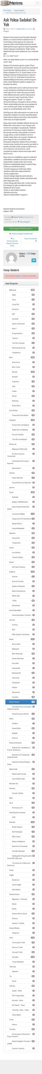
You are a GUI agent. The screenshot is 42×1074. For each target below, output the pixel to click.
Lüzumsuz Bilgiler (23, 514)
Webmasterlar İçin (23, 348)
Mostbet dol (21, 784)
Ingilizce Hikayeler (23, 586)
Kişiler (21, 639)
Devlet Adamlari (23, 658)
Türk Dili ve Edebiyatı (23, 439)
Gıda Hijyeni (23, 889)
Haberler (21, 533)
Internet (21, 620)
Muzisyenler (23, 673)
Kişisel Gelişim (19, 10)
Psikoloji (21, 822)
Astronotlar (23, 644)
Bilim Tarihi (23, 367)
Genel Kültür (23, 728)
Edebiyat (21, 420)
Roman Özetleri (23, 435)
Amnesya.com (23, 808)
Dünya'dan (23, 538)
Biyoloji (23, 372)
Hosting (23, 625)
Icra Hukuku (23, 552)
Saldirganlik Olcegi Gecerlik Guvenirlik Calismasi (20, 857)
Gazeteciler (23, 668)
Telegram (23, 933)
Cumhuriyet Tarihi (23, 943)
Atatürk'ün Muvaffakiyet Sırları (20, 763)
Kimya (23, 396)
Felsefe (21, 473)
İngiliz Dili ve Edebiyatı (23, 430)
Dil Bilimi (23, 724)
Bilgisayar (21, 290)
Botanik (23, 377)
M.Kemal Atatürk (21, 743)
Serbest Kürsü (21, 894)
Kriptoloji (23, 401)
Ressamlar (23, 692)
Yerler (21, 1020)
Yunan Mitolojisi (23, 962)
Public (21, 870)
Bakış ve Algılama (23, 841)
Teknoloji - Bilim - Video (23, 1010)
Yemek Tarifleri (23, 793)
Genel (21, 492)
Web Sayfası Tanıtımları (23, 634)
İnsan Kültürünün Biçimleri (23, 483)
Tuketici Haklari (23, 557)
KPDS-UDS (23, 596)
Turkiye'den (23, 543)
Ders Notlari (21, 410)
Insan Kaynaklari (21, 610)
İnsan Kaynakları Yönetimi (23, 615)
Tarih (21, 938)
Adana (23, 1024)
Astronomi (23, 362)
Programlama (23, 333)
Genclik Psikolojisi (23, 851)
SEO (23, 630)
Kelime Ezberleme (23, 591)
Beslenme (23, 880)
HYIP (23, 817)
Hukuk (21, 548)
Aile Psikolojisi (23, 832)
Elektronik (21, 444)
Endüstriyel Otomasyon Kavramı (20, 462)
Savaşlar (23, 957)
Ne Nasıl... (21, 788)
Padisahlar (23, 683)
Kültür (21, 719)
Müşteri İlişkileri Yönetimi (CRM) (20, 1042)
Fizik (23, 386)
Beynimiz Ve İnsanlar (23, 846)
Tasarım (23, 338)
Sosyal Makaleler (23, 528)
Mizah (23, 904)
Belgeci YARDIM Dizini (23, 502)
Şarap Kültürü (23, 524)
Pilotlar (23, 687)
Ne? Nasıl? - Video (23, 1005)
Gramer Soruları (23, 581)
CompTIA (23, 304)
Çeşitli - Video (23, 991)
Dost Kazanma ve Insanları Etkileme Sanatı (20, 708)
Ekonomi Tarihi (23, 947)
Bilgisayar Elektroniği (23, 449)
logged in (18, 276)
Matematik (21, 769)
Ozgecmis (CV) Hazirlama (23, 519)
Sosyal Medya (21, 928)
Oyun (21, 803)
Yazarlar (23, 697)
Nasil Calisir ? (23, 468)
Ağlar (23, 295)
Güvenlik (23, 319)
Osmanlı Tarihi (23, 952)
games (21, 487)
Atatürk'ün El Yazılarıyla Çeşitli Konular (20, 756)
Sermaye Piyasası (23, 567)
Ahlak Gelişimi (23, 827)
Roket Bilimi (23, 406)
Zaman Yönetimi (23, 1048)
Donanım (23, 309)
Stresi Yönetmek (30, 239)
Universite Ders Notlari (23, 415)
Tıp (21, 976)
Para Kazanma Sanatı (21, 812)
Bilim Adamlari (23, 654)
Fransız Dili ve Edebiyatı (23, 425)
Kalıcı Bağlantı (25, 222)
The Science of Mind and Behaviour (20, 864)
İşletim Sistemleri (23, 324)
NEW (21, 798)
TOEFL (23, 601)
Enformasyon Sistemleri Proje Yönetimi (20, 1035)
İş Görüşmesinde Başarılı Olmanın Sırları (12, 242)
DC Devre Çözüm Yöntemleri (20, 455)
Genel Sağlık (23, 885)
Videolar (21, 986)
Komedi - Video (23, 1000)
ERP (23, 314)
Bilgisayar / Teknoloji (23, 899)
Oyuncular (23, 678)
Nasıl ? (23, 329)
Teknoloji (21, 967)
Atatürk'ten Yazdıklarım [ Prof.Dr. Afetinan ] (20, 749)
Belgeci (6, 31)
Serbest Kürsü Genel (23, 914)
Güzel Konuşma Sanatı (23, 714)
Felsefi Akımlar (23, 478)
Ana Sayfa (7, 10)
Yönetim (21, 1029)
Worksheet (23, 605)
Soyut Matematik (23, 779)
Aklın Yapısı (23, 837)
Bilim (21, 357)
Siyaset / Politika (23, 923)
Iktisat (21, 562)
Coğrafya (23, 382)
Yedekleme (23, 353)
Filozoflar (23, 663)
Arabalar (23, 497)
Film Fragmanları (23, 996)
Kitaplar (23, 733)
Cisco (23, 300)
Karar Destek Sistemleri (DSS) (20, 508)
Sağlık (21, 875)
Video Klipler (23, 1015)
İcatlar (23, 391)
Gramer (23, 577)
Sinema (23, 738)
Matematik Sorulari (23, 774)
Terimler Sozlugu (23, 343)
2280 (29, 253)
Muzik (23, 909)
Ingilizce (21, 572)
